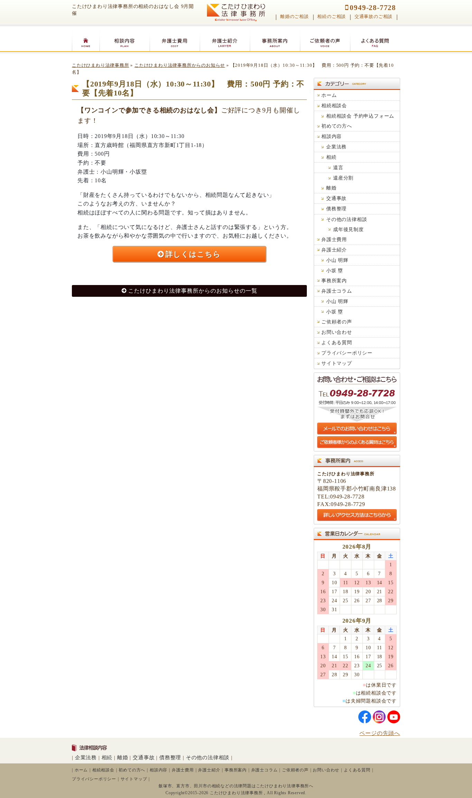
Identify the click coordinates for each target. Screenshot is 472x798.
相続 (331, 157)
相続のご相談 (331, 16)
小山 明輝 (337, 260)
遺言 (338, 167)
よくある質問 (336, 342)
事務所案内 (334, 280)
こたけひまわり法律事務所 (100, 65)
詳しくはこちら (193, 254)
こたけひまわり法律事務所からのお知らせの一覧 (192, 291)
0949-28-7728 (373, 7)
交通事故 (336, 198)
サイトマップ (336, 363)
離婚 (331, 188)
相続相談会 (334, 105)
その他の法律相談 (346, 219)
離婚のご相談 (294, 16)
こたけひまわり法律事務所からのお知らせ (179, 65)
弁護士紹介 (334, 250)
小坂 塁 (334, 270)
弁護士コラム (336, 291)
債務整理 (336, 208)
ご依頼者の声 (336, 321)
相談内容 (331, 136)
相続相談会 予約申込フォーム (360, 116)
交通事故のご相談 (374, 16)
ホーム (329, 95)
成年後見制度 (348, 229)
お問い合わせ (336, 332)
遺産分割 (343, 178)
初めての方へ (336, 126)
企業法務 (336, 146)
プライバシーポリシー (346, 353)
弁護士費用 (334, 239)
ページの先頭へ (379, 733)
